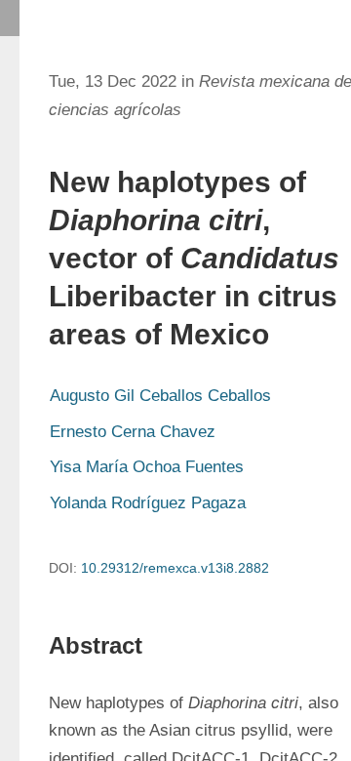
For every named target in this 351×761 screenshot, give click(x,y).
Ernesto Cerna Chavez (132, 431)
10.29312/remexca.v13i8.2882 (175, 568)
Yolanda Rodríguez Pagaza (148, 503)
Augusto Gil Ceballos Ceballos (160, 395)
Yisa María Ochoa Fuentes (147, 467)
